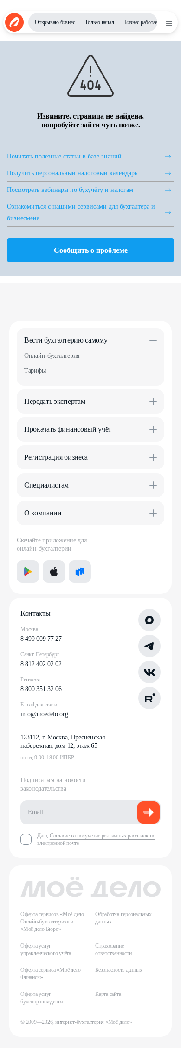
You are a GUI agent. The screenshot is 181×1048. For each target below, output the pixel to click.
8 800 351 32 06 (41, 688)
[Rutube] (149, 698)
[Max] (149, 620)
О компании (43, 513)
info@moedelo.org (44, 714)
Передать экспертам (54, 401)
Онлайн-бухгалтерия (51, 355)
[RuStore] (80, 571)
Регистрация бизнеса (56, 457)
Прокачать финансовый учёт (67, 429)
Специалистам (46, 485)
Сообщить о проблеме (91, 250)
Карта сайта (108, 994)
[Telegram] (149, 646)
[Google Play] (28, 571)
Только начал (99, 22)
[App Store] (54, 571)
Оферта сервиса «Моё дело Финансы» (50, 974)
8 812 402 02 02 (41, 663)
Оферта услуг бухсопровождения (41, 998)
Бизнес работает (142, 22)
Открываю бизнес (55, 22)
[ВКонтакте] (149, 672)
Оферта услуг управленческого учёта (45, 949)
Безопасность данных (118, 970)
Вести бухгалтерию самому (65, 340)
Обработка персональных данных (123, 918)
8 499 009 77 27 (41, 638)
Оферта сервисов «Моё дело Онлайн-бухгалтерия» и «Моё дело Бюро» (52, 921)
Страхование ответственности (113, 949)
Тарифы (34, 370)
